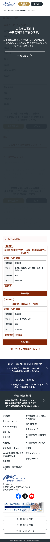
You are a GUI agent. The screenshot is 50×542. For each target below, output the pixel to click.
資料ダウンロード (33, 453)
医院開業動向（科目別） (36, 442)
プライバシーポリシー (12, 448)
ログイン (36, 4)
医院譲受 (11, 10)
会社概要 (6, 416)
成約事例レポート (33, 424)
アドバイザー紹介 (10, 426)
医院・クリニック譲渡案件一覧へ (23, 349)
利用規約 (6, 442)
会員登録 (24, 4)
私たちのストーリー (11, 421)
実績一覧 (6, 432)
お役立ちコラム (32, 429)
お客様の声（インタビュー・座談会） (36, 417)
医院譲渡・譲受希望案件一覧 (13, 468)
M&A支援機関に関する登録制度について (13, 454)
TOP (4, 10)
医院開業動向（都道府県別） (36, 436)
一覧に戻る (22, 55)
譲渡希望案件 (21, 10)
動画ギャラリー (32, 458)
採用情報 (6, 461)
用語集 (28, 448)
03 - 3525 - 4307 (26, 519)
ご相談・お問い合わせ (25, 531)
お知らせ (6, 437)
